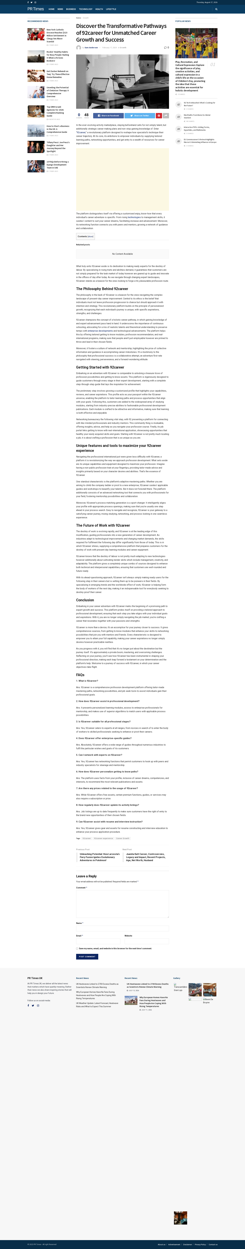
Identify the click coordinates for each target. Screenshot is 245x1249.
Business (71, 9)
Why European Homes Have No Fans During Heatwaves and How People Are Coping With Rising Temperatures (96, 995)
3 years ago (53, 64)
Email (79, 935)
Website (128, 936)
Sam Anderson (91, 48)
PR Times (36, 9)
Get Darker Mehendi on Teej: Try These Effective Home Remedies (58, 74)
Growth (86, 18)
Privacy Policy (200, 1244)
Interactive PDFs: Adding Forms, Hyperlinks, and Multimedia (197, 128)
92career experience (103, 838)
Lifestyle (111, 9)
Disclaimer (187, 1244)
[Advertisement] (122, 179)
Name (80, 923)
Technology (85, 9)
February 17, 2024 (109, 48)
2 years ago (53, 45)
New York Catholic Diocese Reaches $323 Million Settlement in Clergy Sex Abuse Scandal (57, 35)
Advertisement (174, 1244)
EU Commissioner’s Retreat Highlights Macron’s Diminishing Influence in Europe (200, 141)
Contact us (213, 1244)
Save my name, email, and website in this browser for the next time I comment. (115, 948)
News (60, 9)
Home (51, 9)
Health (99, 9)
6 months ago (54, 119)
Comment (81, 887)
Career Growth (122, 838)
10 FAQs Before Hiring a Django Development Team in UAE (58, 164)
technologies (134, 217)
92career (81, 132)
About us (161, 1244)
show (90, 236)
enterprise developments (100, 331)
